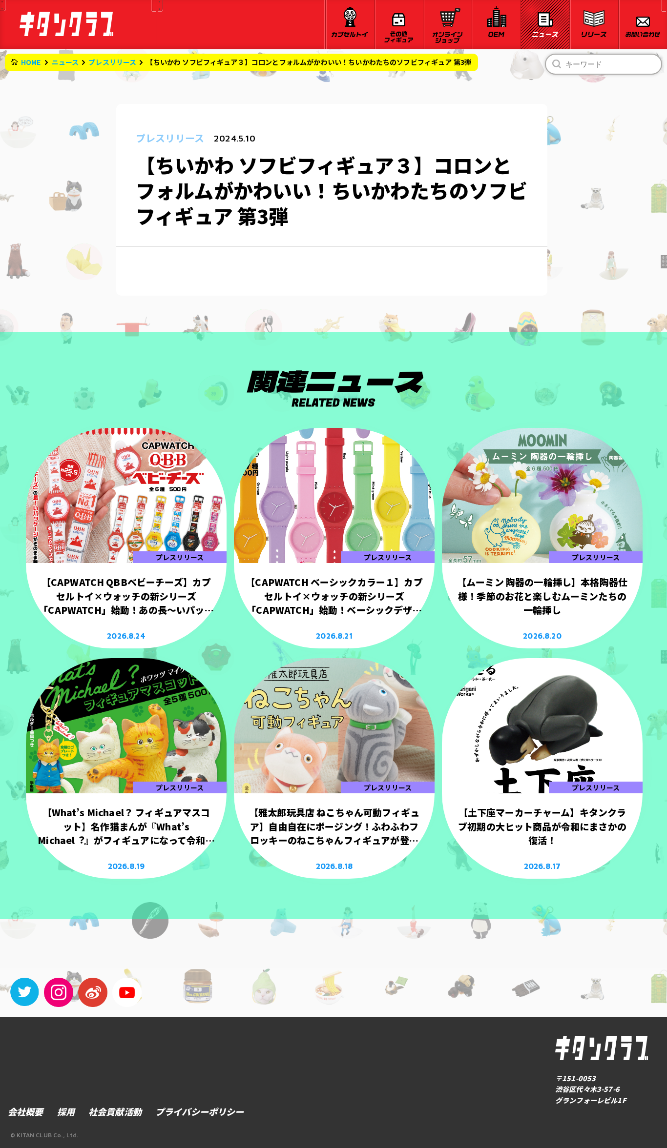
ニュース (65, 62)
